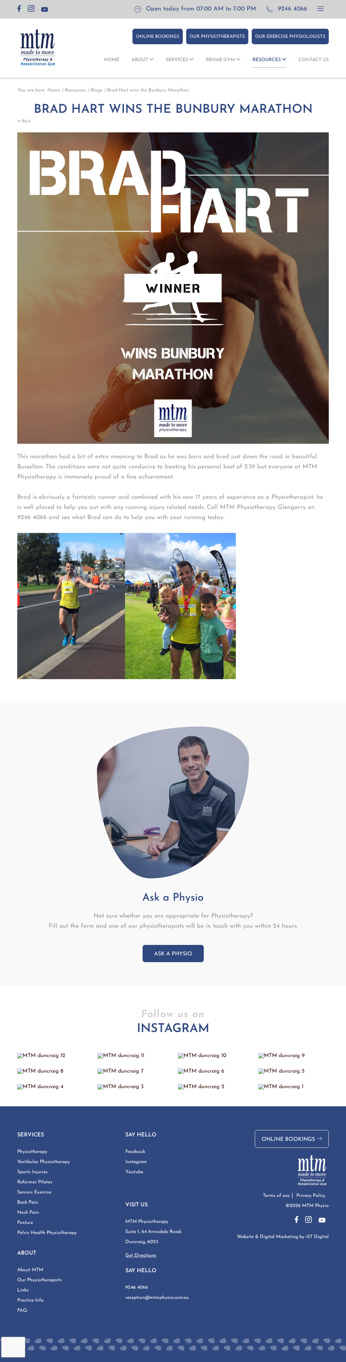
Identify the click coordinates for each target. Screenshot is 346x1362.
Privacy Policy (310, 1195)
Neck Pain (28, 1212)
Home (111, 59)
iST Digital (317, 1236)
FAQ (22, 1310)
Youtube (134, 1172)
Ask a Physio (173, 954)
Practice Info (30, 1300)
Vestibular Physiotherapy (43, 1161)
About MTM (30, 1270)
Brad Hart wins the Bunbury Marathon (148, 90)
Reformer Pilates (34, 1182)
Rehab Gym (221, 59)
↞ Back (24, 121)
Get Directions (140, 1255)
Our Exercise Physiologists (290, 36)
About (140, 59)
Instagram (136, 1161)
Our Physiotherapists (217, 36)
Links (23, 1290)
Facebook (135, 1151)
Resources (267, 59)
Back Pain (27, 1202)
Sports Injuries (32, 1172)
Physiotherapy (32, 1151)
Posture (25, 1222)
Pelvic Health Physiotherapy (47, 1232)
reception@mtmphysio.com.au (157, 1297)
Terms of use (276, 1195)
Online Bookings (157, 36)
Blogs (96, 90)
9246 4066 (292, 9)
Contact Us (313, 59)
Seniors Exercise (34, 1192)
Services (178, 59)
